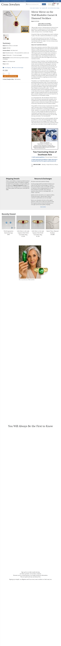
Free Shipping (7, 67)
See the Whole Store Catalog (53, 8)
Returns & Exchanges (18, 67)
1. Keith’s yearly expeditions (38, 157)
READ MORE (43, 207)
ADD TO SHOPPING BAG (10, 76)
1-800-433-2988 (56, 1)
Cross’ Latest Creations (34, 8)
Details (25, 1)
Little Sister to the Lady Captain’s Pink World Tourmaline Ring (23, 233)
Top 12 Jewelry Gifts (43, 8)
